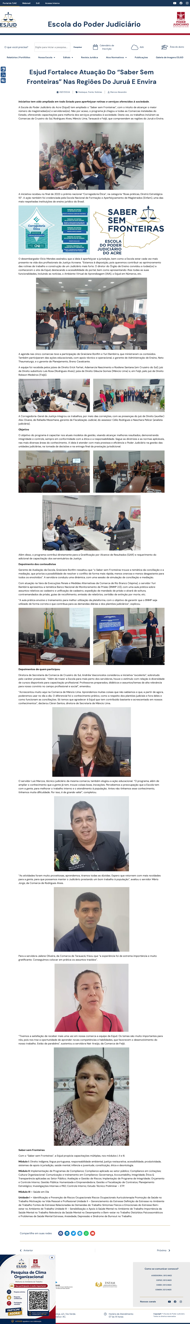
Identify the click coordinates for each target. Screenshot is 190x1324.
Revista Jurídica (89, 57)
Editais (66, 57)
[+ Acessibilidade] (3, 80)
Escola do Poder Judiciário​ (94, 24)
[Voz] (3, 74)
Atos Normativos (115, 57)
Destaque (82, 92)
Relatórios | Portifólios (18, 57)
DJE (38, 3)
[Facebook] (181, 3)
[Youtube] (174, 3)
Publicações (141, 57)
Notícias (98, 92)
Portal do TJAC (10, 3)
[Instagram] (187, 3)
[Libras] (3, 69)
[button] (60, 1233)
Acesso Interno (52, 3)
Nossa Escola (45, 57)
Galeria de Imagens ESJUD (169, 57)
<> (137, 46)
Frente (91, 92)
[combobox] (52, 47)
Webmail (26, 3)
